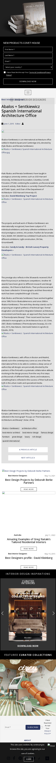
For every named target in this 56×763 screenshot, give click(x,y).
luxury (27, 437)
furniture (5, 437)
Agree (28, 759)
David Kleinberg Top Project (23, 196)
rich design (36, 437)
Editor (17, 123)
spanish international (11, 441)
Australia (17, 535)
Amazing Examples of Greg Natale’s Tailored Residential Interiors (29, 540)
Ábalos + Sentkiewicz (10, 428)
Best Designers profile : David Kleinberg (29, 558)
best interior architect (11, 432)
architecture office (29, 428)
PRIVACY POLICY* (47, 732)
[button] (53, 613)
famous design (47, 432)
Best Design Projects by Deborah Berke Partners (29, 481)
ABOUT (27, 740)
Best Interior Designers (12, 99)
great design (17, 437)
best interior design (30, 432)
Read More (29, 489)
